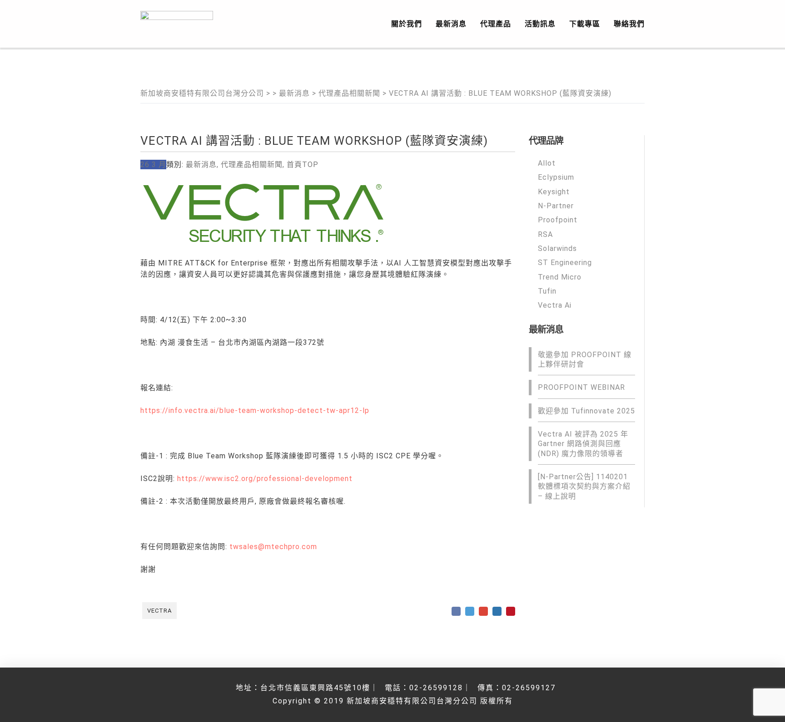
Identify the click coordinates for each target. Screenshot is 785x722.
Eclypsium (556, 177)
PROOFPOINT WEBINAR (581, 387)
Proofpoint (557, 220)
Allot (547, 163)
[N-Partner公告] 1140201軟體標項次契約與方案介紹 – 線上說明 (584, 486)
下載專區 (584, 24)
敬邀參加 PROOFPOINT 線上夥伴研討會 (584, 359)
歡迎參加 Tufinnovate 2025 (586, 410)
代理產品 (495, 24)
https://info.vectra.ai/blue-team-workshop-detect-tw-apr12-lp (254, 410)
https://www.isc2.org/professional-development (265, 478)
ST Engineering (565, 262)
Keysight (554, 191)
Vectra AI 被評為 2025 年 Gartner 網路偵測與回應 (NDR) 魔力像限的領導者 (583, 444)
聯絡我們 (629, 24)
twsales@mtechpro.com (273, 546)
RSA (545, 234)
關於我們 (406, 24)
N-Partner (556, 205)
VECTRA (159, 610)
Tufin (547, 291)
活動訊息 (540, 24)
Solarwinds (557, 248)
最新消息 (451, 24)
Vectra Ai (554, 305)
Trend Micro (559, 276)
